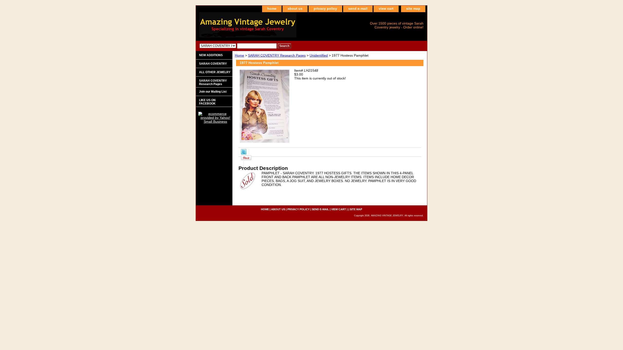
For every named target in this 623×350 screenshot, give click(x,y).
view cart (386, 8)
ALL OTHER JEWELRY (214, 72)
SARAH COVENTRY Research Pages (277, 55)
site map (413, 8)
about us (295, 8)
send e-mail (357, 8)
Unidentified (319, 55)
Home (239, 55)
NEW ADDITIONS (211, 55)
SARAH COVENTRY (213, 63)
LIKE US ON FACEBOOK (207, 101)
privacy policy (325, 8)
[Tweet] (244, 153)
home (271, 8)
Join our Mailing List (213, 91)
